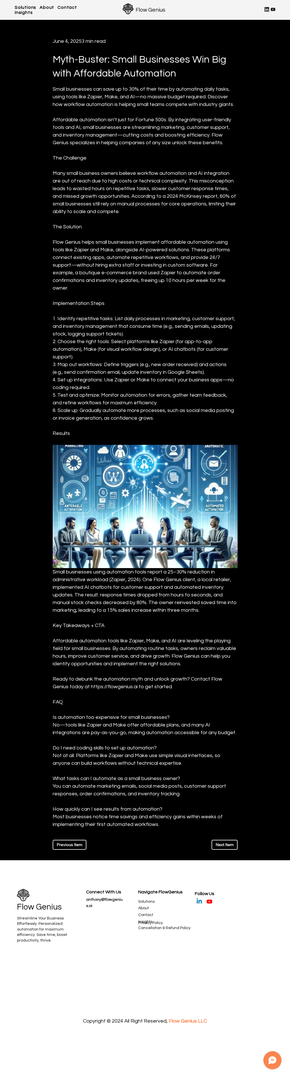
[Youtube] (209, 901)
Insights (145, 922)
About (143, 908)
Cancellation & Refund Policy (164, 928)
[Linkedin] (199, 901)
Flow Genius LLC (188, 1021)
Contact (145, 915)
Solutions (146, 902)
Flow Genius (150, 10)
